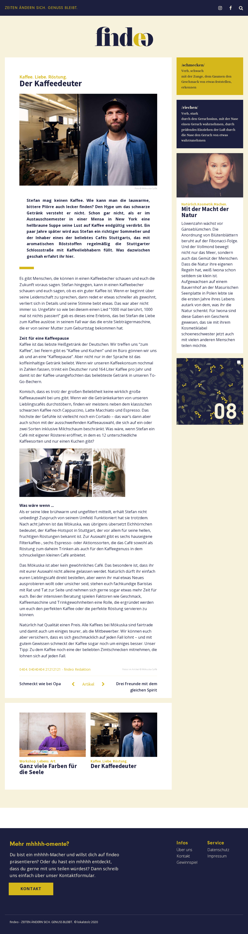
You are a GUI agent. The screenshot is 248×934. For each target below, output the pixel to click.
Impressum (217, 856)
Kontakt (31, 888)
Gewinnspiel (187, 862)
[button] (210, 391)
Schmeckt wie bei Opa (40, 683)
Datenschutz (218, 849)
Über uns (184, 849)
